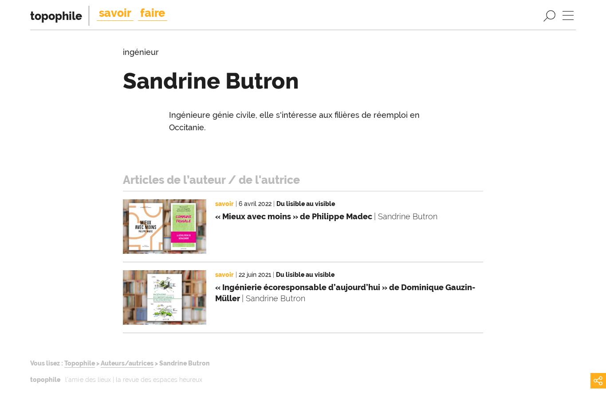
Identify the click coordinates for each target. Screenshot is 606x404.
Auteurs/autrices (127, 363)
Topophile (79, 363)
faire (152, 12)
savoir (115, 12)
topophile (56, 16)
